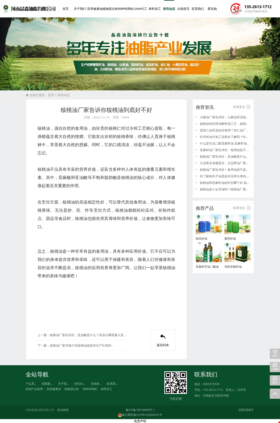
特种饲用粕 (125, 9)
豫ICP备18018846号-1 (140, 410)
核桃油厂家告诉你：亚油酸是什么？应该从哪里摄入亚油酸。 (89, 335)
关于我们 (80, 9)
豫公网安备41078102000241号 (142, 415)
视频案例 (47, 383)
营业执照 (63, 410)
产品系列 (31, 383)
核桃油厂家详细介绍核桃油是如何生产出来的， (82, 345)
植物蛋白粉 (110, 9)
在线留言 (183, 9)
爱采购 (212, 9)
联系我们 (198, 9)
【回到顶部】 (245, 410)
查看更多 (242, 107)
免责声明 (140, 421)
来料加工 (155, 9)
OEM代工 (140, 9)
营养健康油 (94, 9)
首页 (66, 9)
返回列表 (163, 340)
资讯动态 (169, 9)
